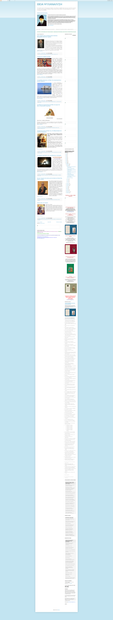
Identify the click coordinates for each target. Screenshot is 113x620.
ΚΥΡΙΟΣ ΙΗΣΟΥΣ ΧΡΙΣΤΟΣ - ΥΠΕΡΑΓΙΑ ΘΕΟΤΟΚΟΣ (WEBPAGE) (69, 544)
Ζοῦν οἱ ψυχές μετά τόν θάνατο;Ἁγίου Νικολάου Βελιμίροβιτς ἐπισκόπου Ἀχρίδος (47, 36)
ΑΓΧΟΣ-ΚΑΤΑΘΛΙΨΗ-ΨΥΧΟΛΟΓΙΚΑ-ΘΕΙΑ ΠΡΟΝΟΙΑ (70, 559)
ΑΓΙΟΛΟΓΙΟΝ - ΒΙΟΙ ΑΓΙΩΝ (69, 517)
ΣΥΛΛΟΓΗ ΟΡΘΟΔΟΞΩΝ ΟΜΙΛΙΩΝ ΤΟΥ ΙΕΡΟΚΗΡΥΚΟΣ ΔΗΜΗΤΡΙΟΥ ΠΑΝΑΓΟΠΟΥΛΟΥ (70, 535)
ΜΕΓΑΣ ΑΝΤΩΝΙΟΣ (49, 127)
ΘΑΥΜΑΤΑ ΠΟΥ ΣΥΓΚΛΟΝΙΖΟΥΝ (70, 549)
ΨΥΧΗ (57, 54)
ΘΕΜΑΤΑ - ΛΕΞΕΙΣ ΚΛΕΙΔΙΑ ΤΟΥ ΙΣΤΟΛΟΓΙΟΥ (48, 29)
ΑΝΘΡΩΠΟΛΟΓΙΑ (56, 152)
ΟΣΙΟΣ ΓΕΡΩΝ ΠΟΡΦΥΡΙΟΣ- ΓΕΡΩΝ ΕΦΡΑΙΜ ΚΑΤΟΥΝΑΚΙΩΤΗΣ (70, 554)
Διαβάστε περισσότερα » (51, 25)
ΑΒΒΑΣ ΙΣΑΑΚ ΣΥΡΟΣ (41, 199)
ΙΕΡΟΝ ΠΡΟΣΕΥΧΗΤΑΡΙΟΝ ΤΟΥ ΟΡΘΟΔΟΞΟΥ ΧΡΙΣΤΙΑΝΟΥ (70, 521)
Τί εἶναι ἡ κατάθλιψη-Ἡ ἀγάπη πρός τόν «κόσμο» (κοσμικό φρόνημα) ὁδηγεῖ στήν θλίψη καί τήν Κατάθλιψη (70, 393)
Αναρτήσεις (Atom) (42, 223)
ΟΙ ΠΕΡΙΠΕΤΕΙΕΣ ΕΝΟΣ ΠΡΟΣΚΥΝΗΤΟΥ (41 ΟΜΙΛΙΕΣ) (70, 510)
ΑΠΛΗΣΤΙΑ (40, 127)
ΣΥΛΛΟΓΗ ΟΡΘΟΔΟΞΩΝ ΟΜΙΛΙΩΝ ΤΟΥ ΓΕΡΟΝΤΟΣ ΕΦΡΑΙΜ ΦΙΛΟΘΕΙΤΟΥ (69, 529)
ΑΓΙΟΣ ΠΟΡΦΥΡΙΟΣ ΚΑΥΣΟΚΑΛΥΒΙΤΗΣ (43, 152)
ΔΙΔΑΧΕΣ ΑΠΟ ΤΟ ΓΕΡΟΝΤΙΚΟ (70, 506)
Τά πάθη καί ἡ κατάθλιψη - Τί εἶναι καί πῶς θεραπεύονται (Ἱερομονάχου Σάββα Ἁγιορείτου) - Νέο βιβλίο (70, 404)
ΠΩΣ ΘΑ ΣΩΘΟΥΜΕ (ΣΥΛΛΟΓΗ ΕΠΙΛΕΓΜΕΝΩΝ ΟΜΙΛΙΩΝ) (70, 497)
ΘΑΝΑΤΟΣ (52, 54)
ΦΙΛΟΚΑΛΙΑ (41, 128)
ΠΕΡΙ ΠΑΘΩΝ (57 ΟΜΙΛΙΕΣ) (69, 501)
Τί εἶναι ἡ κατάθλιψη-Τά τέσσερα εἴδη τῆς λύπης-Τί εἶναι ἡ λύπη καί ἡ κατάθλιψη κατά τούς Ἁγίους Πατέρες (70, 388)
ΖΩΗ (50, 54)
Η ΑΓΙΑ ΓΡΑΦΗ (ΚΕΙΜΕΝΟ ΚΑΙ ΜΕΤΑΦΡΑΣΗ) (70, 519)
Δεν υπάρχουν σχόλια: (43, 76)
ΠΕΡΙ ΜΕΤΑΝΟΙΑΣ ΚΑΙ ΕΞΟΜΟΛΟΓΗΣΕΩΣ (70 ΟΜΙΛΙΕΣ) (70, 492)
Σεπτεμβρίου (67, 184)
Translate (71, 583)
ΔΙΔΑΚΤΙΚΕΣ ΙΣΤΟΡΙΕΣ (69, 572)
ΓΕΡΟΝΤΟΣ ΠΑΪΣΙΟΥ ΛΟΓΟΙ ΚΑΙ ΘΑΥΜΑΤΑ (70, 551)
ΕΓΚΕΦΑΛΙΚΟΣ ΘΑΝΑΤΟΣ (45, 101)
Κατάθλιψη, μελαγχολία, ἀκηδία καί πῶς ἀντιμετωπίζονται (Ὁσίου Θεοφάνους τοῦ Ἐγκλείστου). (69, 445)
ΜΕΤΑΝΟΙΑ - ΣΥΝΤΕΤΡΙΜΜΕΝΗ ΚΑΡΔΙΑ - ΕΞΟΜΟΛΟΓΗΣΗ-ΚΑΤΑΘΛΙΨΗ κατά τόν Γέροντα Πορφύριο (70, 465)
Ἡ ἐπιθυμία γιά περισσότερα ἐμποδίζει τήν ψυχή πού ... (71, 171)
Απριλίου (67, 189)
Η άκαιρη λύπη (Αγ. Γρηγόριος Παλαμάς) (69, 412)
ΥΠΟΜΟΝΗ (38, 200)
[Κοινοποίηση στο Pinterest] (51, 53)
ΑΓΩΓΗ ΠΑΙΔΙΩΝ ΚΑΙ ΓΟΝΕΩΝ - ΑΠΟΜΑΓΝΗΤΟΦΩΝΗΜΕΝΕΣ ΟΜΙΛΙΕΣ (70, 570)
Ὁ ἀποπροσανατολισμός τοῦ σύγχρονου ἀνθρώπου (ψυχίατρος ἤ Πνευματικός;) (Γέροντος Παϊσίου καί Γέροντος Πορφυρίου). (70, 353)
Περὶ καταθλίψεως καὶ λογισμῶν (68, 409)
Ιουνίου (67, 187)
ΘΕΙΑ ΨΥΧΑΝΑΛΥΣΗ (49, 4)
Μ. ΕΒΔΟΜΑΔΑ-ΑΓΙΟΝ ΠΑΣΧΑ (70, 565)
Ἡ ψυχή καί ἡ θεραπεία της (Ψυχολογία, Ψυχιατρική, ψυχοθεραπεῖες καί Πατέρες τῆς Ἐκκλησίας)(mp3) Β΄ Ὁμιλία (69, 364)
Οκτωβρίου (67, 183)
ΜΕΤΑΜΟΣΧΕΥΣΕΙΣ (53, 101)
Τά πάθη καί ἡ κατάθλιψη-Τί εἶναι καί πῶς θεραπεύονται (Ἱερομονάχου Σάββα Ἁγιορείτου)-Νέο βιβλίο (70, 324)
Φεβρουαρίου (68, 191)
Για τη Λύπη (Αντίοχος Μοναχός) (68, 413)
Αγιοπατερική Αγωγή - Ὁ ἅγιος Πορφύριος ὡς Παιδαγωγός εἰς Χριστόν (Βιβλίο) (70, 483)
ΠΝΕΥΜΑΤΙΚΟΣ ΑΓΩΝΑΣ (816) (70, 505)
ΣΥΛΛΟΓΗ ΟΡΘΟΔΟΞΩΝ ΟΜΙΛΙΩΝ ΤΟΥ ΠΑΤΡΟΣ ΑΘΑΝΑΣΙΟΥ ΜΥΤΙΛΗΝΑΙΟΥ (70, 532)
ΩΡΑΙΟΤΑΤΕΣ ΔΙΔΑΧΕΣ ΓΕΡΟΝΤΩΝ (69, 574)
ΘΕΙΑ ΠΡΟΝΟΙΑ (55, 199)
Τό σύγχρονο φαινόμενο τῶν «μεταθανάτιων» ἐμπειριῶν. (49, 155)
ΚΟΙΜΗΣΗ (55, 54)
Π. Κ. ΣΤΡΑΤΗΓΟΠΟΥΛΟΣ (58, 101)
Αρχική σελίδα (38, 29)
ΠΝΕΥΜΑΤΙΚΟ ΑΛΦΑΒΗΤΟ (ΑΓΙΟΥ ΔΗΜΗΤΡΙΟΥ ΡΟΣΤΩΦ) (70, 495)
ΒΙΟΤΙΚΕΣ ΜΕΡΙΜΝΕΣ (44, 127)
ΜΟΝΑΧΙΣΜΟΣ (68, 557)
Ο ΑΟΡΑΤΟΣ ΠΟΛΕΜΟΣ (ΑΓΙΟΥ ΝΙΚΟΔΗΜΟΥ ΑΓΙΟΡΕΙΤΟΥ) (70, 503)
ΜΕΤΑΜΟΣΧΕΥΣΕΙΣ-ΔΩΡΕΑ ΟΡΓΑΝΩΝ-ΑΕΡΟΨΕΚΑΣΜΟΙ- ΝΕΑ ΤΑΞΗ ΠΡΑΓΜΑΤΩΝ (70, 562)
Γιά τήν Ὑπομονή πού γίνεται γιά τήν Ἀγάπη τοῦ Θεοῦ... (71, 176)
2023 (66, 155)
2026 (66, 153)
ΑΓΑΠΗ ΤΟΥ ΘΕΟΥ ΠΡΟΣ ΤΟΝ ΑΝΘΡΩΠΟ (49, 199)
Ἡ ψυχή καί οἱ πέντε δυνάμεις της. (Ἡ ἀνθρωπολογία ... (71, 173)
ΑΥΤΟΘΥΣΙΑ (40, 101)
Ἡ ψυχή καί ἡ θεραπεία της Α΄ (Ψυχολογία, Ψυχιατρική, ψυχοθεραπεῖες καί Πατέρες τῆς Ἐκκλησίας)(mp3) (69, 361)
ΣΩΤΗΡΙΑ (38, 102)
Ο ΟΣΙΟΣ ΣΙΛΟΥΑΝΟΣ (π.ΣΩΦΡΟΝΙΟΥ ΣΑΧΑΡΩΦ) (69, 508)
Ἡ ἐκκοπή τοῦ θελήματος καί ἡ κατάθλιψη (69, 416)
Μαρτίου (67, 190)
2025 (66, 154)
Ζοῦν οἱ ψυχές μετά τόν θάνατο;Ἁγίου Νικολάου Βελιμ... (71, 167)
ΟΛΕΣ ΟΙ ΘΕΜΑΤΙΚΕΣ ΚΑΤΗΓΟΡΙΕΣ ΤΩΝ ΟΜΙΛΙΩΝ (70, 512)
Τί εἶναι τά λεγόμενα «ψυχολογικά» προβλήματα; (70, 408)
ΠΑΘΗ (58, 127)
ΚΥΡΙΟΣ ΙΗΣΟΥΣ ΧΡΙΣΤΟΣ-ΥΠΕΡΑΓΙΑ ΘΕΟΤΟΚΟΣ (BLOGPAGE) (69, 541)
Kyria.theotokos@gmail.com (44, 236)
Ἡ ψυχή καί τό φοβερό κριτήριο (43, 56)
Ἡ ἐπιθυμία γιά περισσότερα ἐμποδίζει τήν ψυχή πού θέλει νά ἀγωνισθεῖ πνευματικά (48, 105)
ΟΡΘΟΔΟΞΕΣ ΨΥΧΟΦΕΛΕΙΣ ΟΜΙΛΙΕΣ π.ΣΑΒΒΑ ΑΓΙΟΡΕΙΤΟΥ (64, 29)
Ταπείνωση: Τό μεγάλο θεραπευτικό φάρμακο (70, 374)
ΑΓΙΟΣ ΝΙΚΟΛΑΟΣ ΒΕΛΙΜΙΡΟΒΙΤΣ (43, 54)
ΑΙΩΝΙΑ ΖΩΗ (48, 54)
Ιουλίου (67, 186)
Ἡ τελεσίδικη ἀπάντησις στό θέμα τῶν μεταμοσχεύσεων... (71, 169)
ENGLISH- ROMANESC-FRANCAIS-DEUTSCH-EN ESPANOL (69, 568)
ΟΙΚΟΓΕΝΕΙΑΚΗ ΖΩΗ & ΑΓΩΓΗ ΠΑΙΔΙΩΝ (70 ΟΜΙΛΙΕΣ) (70, 485)
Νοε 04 (68, 182)
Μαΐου (67, 188)
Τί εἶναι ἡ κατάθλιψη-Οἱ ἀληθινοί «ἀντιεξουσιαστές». (70, 391)
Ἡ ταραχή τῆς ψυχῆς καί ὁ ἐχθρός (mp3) (69, 341)
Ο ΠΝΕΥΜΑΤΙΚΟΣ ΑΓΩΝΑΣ (54, 127)
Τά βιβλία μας (66, 375)
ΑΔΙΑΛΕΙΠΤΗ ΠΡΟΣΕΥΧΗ (51, 152)
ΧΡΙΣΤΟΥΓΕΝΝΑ (68, 576)
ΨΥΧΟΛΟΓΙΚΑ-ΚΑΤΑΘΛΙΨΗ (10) (70, 493)
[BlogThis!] (49, 53)
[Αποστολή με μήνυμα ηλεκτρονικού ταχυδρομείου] (48, 53)
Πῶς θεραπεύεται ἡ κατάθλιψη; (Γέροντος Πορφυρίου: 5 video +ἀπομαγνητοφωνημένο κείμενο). (69, 449)
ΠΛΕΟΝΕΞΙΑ (38, 128)
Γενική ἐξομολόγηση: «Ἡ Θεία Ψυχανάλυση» (42, 13)
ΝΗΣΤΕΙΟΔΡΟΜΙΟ (68, 523)
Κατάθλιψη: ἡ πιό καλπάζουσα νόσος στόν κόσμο (70, 338)
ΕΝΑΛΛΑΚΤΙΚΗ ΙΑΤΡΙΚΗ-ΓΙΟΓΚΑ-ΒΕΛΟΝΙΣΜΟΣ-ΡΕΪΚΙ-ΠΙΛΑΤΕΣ (70, 578)
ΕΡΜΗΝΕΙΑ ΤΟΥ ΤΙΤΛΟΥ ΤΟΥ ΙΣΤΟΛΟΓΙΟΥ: (42, 12)
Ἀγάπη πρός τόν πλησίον (42, 202)
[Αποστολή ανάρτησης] (46, 76)
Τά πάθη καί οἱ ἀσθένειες (67, 371)
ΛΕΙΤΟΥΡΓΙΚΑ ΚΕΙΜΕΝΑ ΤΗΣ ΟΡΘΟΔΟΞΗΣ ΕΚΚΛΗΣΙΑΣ (70, 525)
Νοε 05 (68, 181)
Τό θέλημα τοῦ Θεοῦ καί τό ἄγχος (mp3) (69, 344)
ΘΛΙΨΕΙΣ (59, 199)
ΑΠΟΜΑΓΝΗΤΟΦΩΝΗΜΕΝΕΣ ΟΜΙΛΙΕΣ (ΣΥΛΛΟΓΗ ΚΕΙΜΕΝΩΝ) (70, 499)
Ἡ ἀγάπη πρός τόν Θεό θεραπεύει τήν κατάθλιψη (70, 438)
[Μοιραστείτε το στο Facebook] (50, 53)
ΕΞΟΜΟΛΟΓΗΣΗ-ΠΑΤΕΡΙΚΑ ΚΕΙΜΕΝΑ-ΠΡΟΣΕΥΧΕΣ (70, 548)
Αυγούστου (67, 185)
